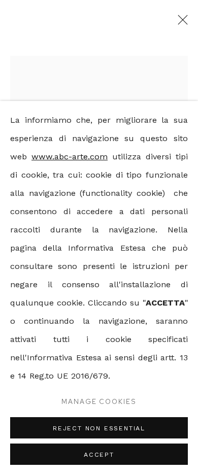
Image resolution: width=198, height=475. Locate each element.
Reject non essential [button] (99, 428)
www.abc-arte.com (69, 156)
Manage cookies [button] (99, 401)
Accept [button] (99, 454)
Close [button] (180, 22)
